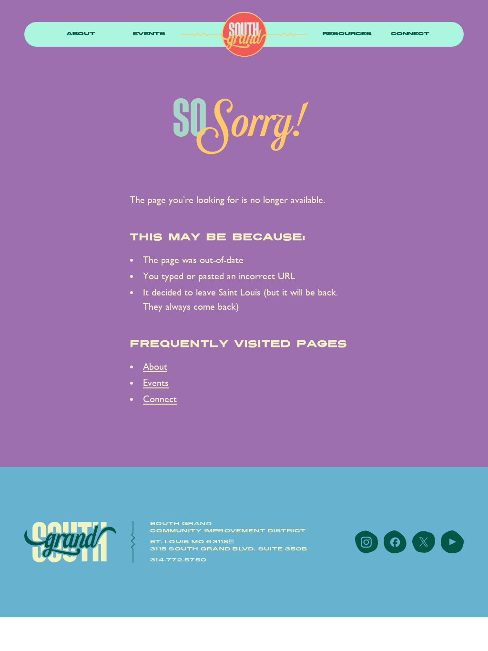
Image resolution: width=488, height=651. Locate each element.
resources (347, 34)
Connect (410, 34)
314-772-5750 (178, 560)
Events (149, 34)
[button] (80, 34)
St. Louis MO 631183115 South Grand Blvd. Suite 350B (228, 545)
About (80, 34)
